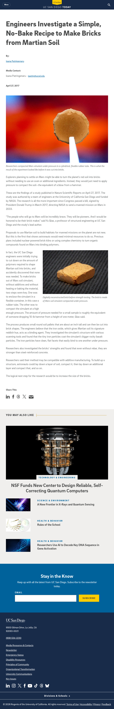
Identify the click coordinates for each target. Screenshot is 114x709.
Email (18, 592)
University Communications (19, 673)
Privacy (96, 704)
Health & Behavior (50, 520)
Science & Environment (53, 500)
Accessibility (86, 704)
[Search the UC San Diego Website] (109, 4)
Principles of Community (17, 664)
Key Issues (11, 678)
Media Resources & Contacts (19, 645)
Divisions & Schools (56, 695)
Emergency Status (15, 654)
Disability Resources (15, 659)
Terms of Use (72, 704)
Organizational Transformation (20, 669)
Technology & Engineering (57, 477)
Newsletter (11, 650)
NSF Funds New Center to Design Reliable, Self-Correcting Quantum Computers (57, 487)
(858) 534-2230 (13, 637)
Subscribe (89, 598)
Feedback (106, 704)
